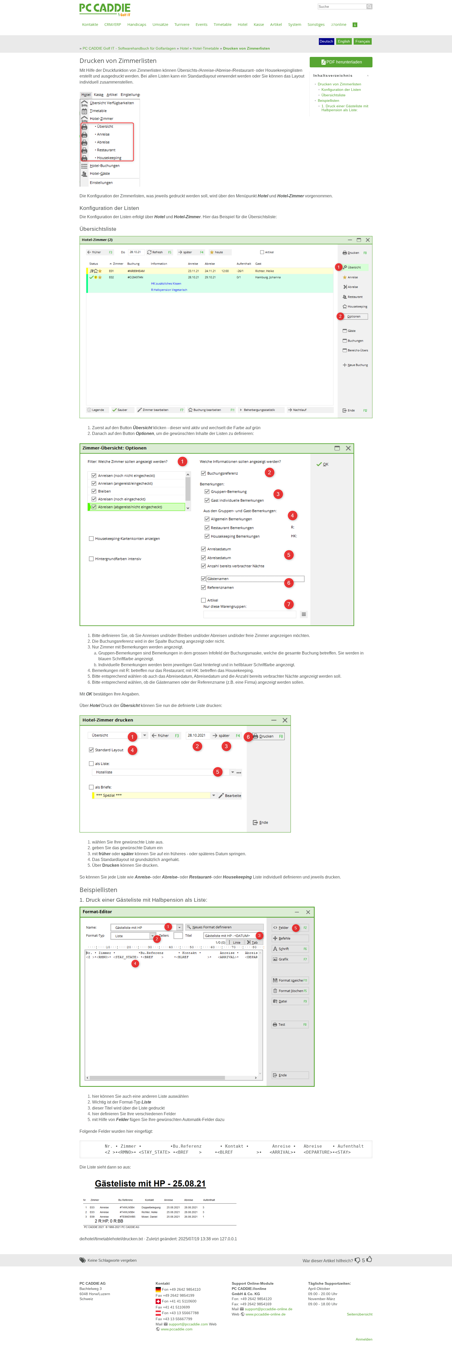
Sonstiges (316, 24)
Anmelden (364, 1339)
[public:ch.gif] (158, 1301)
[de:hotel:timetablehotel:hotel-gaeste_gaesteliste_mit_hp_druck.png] (158, 1203)
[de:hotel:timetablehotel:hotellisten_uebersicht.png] (226, 327)
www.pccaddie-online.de (266, 1314)
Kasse (259, 24)
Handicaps (136, 24)
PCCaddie (105, 10)
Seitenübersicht (359, 1314)
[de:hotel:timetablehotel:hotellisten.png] (110, 139)
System (294, 24)
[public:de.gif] (158, 1289)
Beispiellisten (328, 100)
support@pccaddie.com (188, 1324)
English (344, 41)
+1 (369, 1259)
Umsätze (160, 24)
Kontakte (90, 24)
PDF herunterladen (344, 62)
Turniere (181, 24)
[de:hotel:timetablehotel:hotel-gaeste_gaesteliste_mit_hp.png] (197, 996)
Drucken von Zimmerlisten (246, 48)
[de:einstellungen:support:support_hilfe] (355, 24)
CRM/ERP (112, 24)
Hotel (242, 24)
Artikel (276, 24)
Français (362, 41)
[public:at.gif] (158, 1313)
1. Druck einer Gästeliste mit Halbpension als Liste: (344, 108)
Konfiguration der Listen (341, 89)
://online (338, 24)
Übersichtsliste (333, 95)
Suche (369, 6)
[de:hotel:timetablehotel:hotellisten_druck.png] (185, 773)
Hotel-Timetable (206, 48)
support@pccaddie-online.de (268, 1309)
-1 (357, 1260)
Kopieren (360, 1144)
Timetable (222, 24)
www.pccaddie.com (177, 1329)
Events (201, 24)
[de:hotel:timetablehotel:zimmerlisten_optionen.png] (217, 534)
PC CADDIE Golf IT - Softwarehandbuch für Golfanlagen (129, 48)
